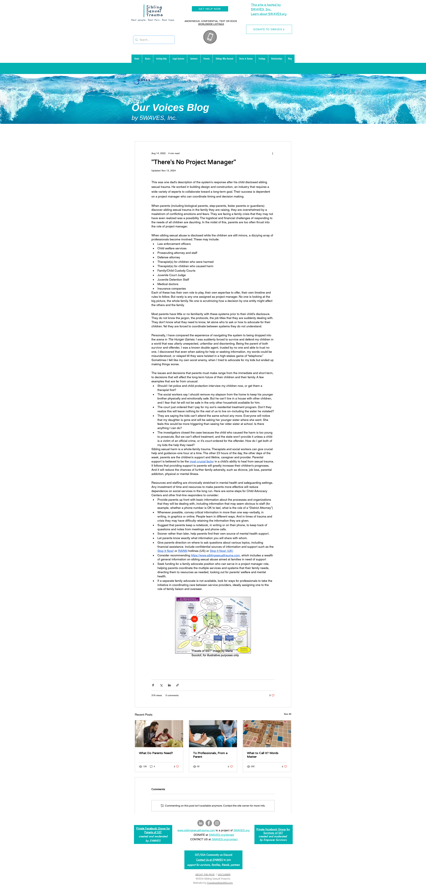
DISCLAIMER (224, 874)
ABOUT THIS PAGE (205, 874)
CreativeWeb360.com (220, 883)
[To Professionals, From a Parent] (213, 733)
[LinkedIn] (200, 823)
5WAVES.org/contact (225, 839)
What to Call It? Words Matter (262, 755)
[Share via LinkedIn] (169, 685)
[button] (147, 59)
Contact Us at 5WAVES (209, 860)
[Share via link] (177, 685)
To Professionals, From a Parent (210, 755)
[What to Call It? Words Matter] (267, 733)
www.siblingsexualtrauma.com (196, 830)
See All (287, 714)
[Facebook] (209, 823)
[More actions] (273, 153)
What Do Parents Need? (156, 753)
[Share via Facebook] (153, 685)
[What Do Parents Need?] (159, 733)
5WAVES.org (241, 830)
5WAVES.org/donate (221, 834)
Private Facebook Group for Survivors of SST (273, 831)
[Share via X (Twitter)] (161, 685)
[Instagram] (217, 823)
